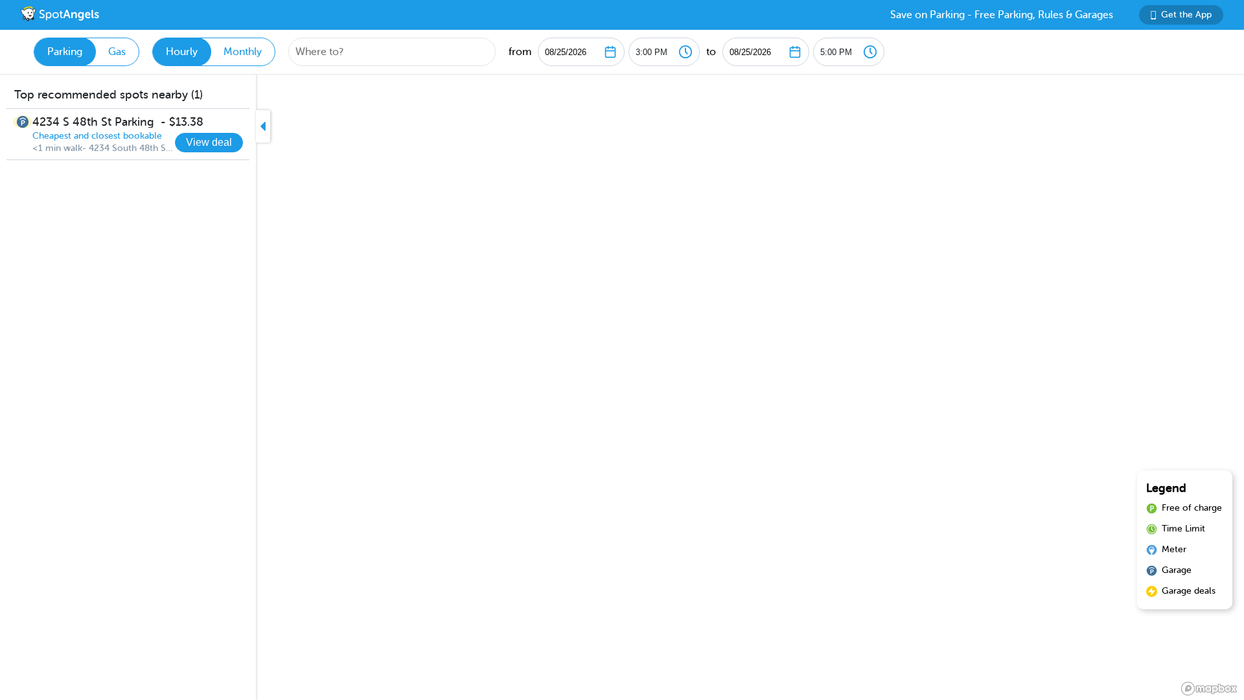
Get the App (1186, 14)
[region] (622, 387)
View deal (209, 142)
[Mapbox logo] (1209, 688)
